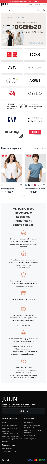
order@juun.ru (7, 448)
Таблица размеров (31, 439)
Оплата (4, 422)
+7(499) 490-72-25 (39, 4)
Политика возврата (9, 428)
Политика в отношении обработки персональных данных (12, 439)
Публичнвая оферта (9, 425)
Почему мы (28, 422)
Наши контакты (30, 436)
